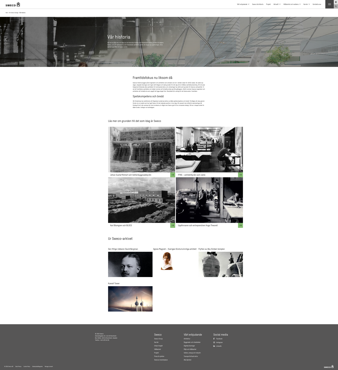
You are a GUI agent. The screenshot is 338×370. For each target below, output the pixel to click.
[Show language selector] (336, 2)
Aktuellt (276, 4)
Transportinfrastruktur (191, 356)
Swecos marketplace (161, 360)
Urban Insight (158, 346)
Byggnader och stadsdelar (192, 342)
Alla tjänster (187, 360)
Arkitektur (187, 339)
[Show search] (336, 6)
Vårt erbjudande (242, 4)
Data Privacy (18, 366)
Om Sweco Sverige (13, 12)
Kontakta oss (317, 4)
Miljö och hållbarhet (190, 349)
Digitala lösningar (189, 346)
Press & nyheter (159, 356)
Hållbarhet (157, 349)
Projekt (268, 4)
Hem (7, 12)
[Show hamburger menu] (329, 4)
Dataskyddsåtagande (37, 366)
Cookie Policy (27, 366)
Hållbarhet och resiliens (291, 4)
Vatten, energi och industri (192, 353)
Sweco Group (158, 339)
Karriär (305, 4)
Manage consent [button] (49, 366)
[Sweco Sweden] (13, 4)
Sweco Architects (257, 4)
